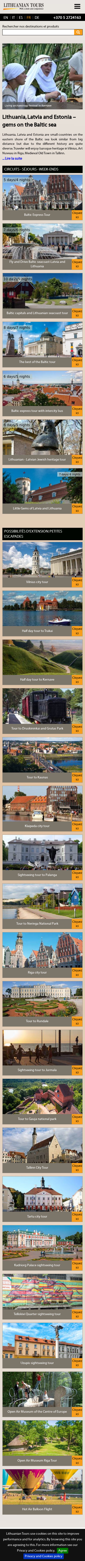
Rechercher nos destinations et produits (30, 26)
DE (37, 18)
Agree (62, 1551)
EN (6, 18)
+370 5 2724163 (67, 17)
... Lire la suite (12, 159)
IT (13, 18)
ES (21, 18)
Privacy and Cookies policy (43, 1556)
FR (29, 18)
